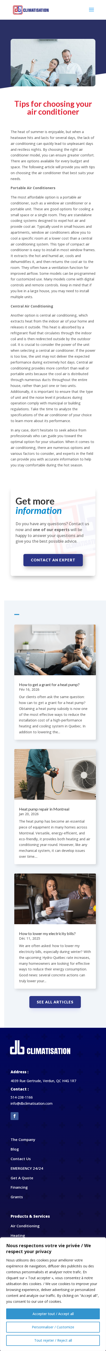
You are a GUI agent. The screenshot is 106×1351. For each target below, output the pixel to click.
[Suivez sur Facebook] (14, 1116)
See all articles (55, 1002)
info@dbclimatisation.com (32, 1103)
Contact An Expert (53, 560)
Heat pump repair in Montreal (44, 809)
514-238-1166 (22, 1097)
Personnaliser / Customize (53, 1327)
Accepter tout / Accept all (53, 1313)
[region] (53, 1294)
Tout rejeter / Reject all (53, 1340)
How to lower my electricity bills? (47, 933)
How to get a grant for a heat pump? (49, 684)
